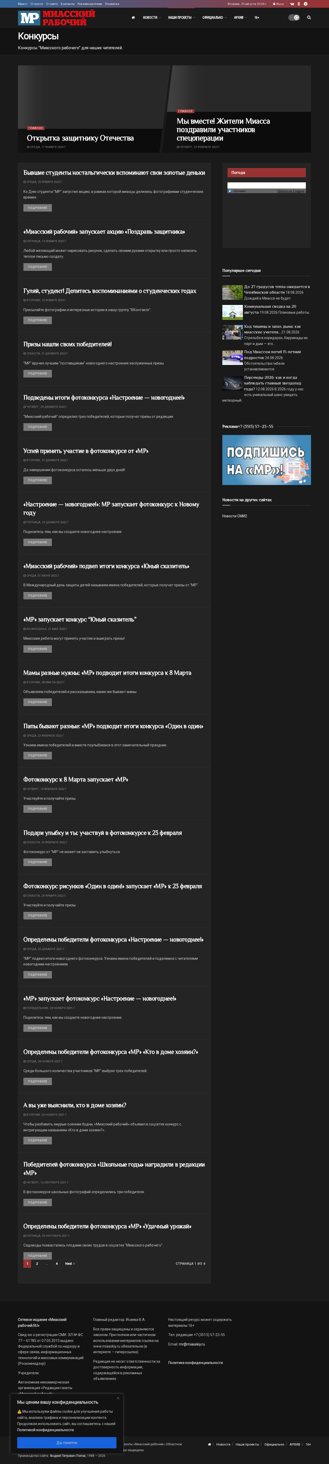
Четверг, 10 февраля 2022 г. (46, 789)
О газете (37, 4)
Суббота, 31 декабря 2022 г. (47, 353)
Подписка (112, 4)
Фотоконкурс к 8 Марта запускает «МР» (75, 779)
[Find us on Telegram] (305, 4)
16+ (256, 17)
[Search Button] (309, 17)
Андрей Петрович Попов (68, 1456)
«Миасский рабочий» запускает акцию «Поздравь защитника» (104, 231)
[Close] (118, 1398)
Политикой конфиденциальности (45, 1430)
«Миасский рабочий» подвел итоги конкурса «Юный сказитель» (106, 565)
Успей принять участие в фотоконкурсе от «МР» (86, 450)
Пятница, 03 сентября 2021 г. (48, 1236)
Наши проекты (179, 17)
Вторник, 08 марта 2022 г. (46, 682)
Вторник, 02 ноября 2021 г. (46, 1114)
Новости (150, 17)
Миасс (23, 4)
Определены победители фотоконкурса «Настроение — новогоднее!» (113, 939)
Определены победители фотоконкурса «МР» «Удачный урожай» (107, 1226)
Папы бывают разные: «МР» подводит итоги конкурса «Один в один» (113, 726)
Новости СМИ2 (234, 516)
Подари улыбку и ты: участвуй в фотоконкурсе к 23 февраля (102, 832)
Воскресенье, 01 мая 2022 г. (47, 629)
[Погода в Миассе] (267, 185)
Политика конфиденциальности (195, 1363)
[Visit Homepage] (56, 17)
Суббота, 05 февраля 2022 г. (47, 842)
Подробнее (40, 208)
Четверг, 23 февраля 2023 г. (200, 147)
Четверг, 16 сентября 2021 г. (47, 1182)
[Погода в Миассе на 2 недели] (291, 191)
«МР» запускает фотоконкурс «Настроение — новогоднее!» (99, 998)
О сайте (52, 4)
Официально (213, 17)
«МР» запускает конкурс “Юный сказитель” (79, 619)
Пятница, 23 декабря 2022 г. (47, 522)
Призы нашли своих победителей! (67, 344)
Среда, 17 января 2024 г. (48, 147)
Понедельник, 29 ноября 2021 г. (51, 1008)
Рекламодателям (90, 4)
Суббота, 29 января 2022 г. (46, 895)
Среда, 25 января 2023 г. (44, 182)
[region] (66, 1424)
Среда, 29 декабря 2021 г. (45, 949)
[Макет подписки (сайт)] (266, 460)
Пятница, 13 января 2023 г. (46, 241)
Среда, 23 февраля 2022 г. (45, 735)
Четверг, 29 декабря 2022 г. (47, 407)
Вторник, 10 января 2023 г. (46, 300)
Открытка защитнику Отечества (80, 137)
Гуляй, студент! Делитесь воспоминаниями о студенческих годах (109, 290)
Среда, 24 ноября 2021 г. (44, 1061)
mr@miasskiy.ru (191, 1344)
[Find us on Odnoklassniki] (299, 4)
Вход (280, 4)
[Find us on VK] (292, 4)
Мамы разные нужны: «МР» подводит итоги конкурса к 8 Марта (107, 672)
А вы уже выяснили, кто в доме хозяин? (74, 1105)
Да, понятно (67, 1443)
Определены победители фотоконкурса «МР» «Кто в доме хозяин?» (110, 1051)
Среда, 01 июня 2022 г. (43, 575)
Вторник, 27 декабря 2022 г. (47, 460)
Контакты (68, 4)
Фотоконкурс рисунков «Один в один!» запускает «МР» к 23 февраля (112, 886)
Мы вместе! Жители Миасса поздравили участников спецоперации (223, 129)
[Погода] (237, 190)
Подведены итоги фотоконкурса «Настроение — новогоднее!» (104, 397)
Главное (36, 128)
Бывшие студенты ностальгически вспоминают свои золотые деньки (114, 172)
